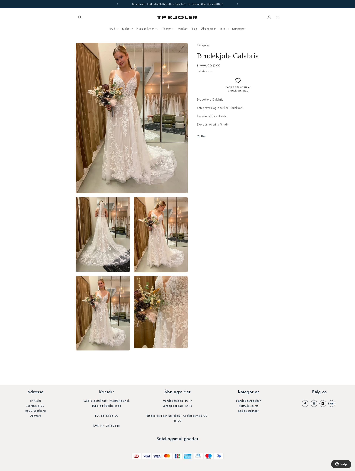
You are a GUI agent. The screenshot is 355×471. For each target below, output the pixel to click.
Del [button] (203, 136)
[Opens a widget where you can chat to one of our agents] (341, 464)
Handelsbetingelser (248, 401)
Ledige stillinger (248, 411)
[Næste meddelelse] (238, 4)
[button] (80, 17)
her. (245, 90)
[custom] (305, 403)
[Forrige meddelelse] (117, 4)
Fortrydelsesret (248, 406)
